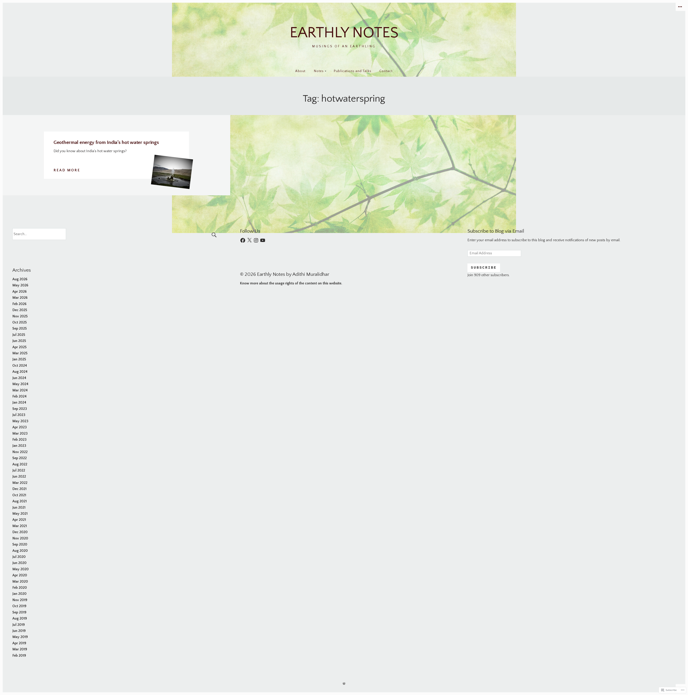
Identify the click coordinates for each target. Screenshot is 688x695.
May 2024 (20, 384)
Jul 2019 (18, 625)
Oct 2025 (19, 322)
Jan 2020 (19, 594)
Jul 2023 (18, 415)
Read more (67, 170)
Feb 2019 (19, 656)
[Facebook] (243, 240)
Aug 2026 (19, 279)
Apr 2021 (19, 520)
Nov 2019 (19, 600)
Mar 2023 (20, 433)
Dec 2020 (20, 532)
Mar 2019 (19, 649)
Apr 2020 (19, 575)
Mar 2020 (20, 582)
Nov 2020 (20, 538)
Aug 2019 (19, 618)
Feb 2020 (19, 588)
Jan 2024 (19, 402)
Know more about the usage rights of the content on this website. (291, 283)
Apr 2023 (19, 427)
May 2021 (20, 514)
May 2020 (20, 569)
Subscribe (484, 268)
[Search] (116, 234)
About (300, 71)
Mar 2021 (19, 526)
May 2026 (20, 285)
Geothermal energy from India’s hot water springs (106, 142)
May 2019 (20, 637)
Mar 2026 (20, 298)
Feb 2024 (19, 396)
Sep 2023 (19, 409)
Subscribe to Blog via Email (495, 231)
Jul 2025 (18, 335)
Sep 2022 (19, 458)
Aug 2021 (19, 501)
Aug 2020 (20, 551)
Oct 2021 (19, 495)
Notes (319, 71)
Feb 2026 (19, 304)
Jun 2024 (19, 378)
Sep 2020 (19, 544)
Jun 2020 (19, 563)
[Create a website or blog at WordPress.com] (344, 684)
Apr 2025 (19, 347)
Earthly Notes (344, 32)
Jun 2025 (19, 341)
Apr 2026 (19, 292)
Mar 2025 (19, 353)
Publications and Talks (352, 71)
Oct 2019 (19, 606)
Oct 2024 (19, 366)
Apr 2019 (19, 643)
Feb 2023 (19, 440)
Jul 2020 (19, 557)
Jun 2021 (18, 508)
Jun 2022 (19, 477)
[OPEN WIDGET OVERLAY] (680, 7)
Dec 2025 (19, 310)
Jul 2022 (18, 470)
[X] (249, 240)
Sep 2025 (19, 328)
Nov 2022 (20, 452)
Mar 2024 (20, 390)
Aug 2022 (19, 464)
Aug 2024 (19, 372)
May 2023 (20, 421)
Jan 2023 (19, 446)
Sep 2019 (19, 612)
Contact (386, 71)
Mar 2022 (19, 483)
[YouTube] (263, 240)
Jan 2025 (19, 359)
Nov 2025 (20, 316)
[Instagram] (256, 240)
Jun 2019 (19, 631)
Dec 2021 (19, 489)
